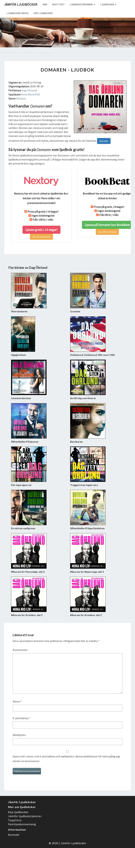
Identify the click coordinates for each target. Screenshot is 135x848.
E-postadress (21, 718)
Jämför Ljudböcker (73, 843)
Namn (17, 701)
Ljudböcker (107, 4)
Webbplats (19, 735)
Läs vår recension (41, 236)
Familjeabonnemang (22, 824)
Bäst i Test (58, 4)
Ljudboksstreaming (81, 4)
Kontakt (14, 834)
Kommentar (20, 650)
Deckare (21, 98)
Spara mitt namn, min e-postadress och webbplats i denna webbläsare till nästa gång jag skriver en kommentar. (66, 759)
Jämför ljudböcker (20, 4)
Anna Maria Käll (30, 94)
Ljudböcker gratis (17, 13)
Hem (45, 4)
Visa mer (103, 141)
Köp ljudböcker (43, 13)
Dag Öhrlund (29, 90)
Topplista (14, 820)
